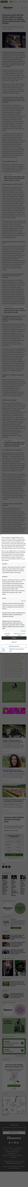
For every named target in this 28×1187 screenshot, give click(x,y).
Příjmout (14, 638)
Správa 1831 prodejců (7, 634)
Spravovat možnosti (14, 646)
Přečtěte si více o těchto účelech (19, 634)
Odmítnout (14, 642)
